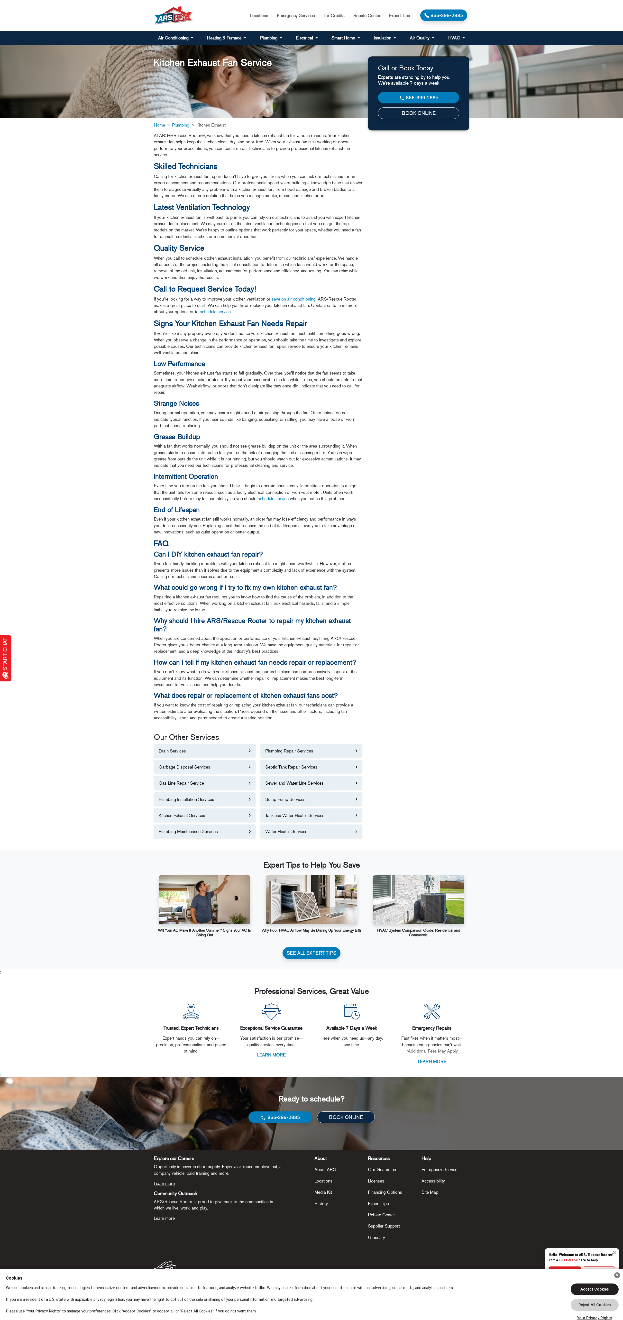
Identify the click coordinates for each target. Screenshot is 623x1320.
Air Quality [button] (420, 37)
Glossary (376, 1237)
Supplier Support (384, 1225)
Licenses (376, 1180)
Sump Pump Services (285, 799)
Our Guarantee (382, 1169)
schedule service (215, 311)
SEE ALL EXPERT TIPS (311, 953)
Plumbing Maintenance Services (188, 831)
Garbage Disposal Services (184, 767)
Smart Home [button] (343, 37)
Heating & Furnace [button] (225, 37)
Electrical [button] (305, 37)
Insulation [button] (383, 37)
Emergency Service (439, 1169)
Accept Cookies (594, 1289)
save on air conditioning (294, 299)
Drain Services (172, 750)
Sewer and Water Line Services (294, 783)
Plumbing (180, 125)
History (321, 1203)
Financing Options (385, 1192)
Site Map (429, 1192)
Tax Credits (334, 15)
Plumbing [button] (269, 37)
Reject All (595, 1305)
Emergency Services (296, 15)
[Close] (617, 1275)
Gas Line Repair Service (181, 783)
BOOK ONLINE (419, 113)
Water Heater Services (286, 831)
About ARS (325, 1169)
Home (159, 125)
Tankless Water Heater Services (294, 815)
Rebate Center (366, 15)
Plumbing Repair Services (289, 750)
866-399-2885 (422, 97)
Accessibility (433, 1180)
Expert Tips (399, 15)
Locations (259, 15)
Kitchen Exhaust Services (182, 815)
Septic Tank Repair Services (291, 767)
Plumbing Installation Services (186, 799)
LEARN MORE (271, 1054)
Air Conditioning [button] (174, 37)
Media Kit (323, 1192)
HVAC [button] (454, 37)
